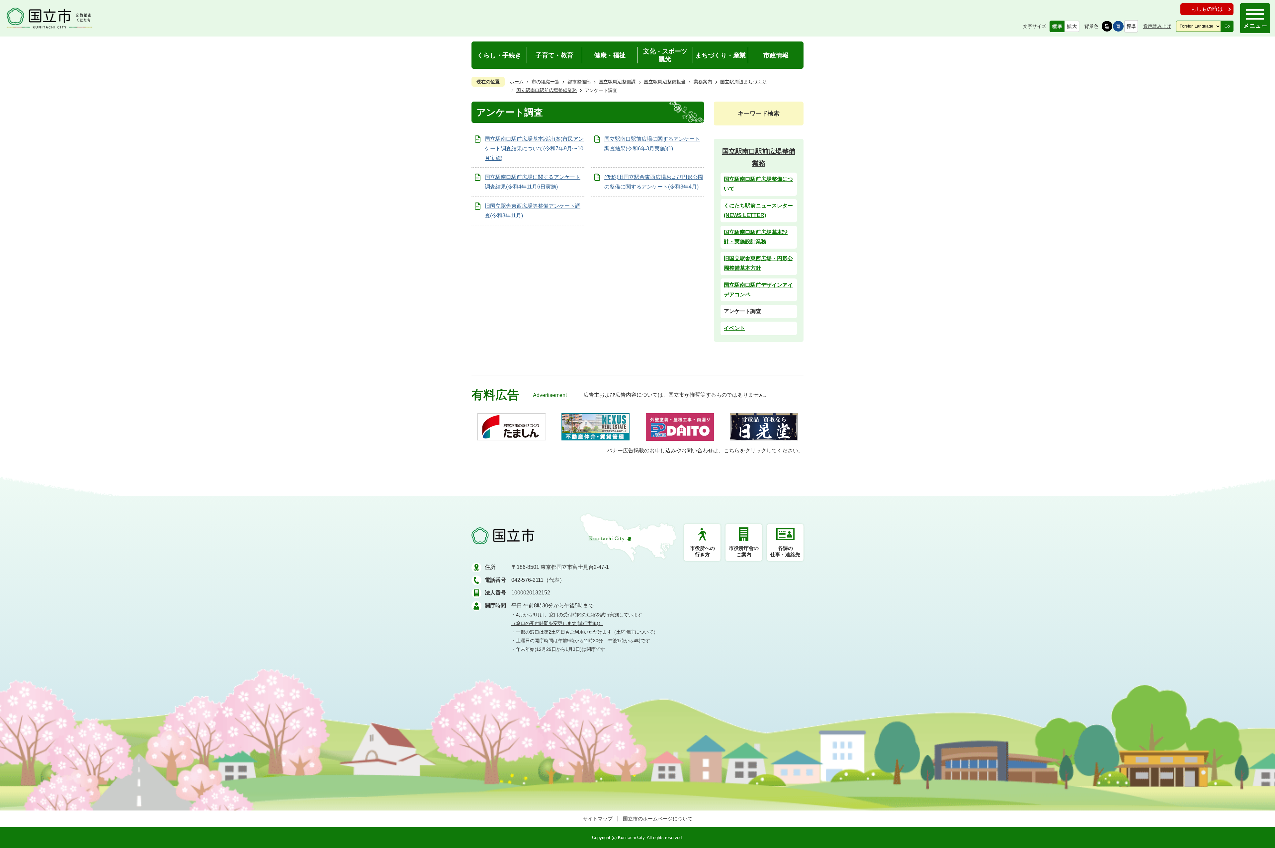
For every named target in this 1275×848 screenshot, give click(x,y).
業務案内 (703, 81)
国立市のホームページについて (658, 818)
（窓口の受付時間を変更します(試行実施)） (557, 623)
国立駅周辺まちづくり (743, 81)
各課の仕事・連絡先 (785, 551)
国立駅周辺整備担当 (665, 81)
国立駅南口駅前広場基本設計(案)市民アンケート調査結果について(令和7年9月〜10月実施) (534, 148)
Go (1227, 26)
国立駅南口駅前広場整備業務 (546, 90)
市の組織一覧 (545, 81)
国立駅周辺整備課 (617, 81)
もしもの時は (1207, 9)
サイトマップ (598, 818)
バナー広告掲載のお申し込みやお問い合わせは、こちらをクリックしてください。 (705, 450)
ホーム (517, 81)
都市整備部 (579, 81)
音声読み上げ (1157, 26)
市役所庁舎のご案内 (744, 551)
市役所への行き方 (702, 551)
